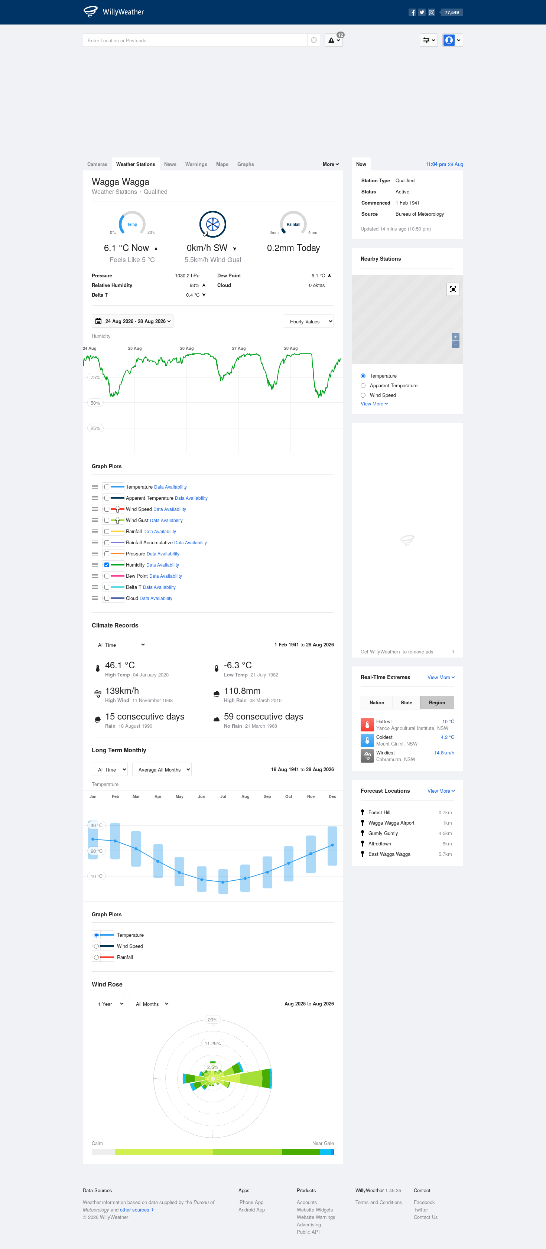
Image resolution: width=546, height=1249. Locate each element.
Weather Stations (135, 163)
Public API (308, 1231)
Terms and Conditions (378, 1202)
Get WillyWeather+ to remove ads (397, 651)
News (170, 163)
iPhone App (250, 1202)
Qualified (156, 191)
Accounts (307, 1202)
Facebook (424, 1202)
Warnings (196, 163)
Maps (222, 163)
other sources (134, 1209)
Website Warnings (316, 1216)
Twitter (421, 1209)
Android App (251, 1209)
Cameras (97, 163)
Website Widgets (315, 1209)
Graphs (245, 163)
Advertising (309, 1224)
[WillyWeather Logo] (118, 12)
